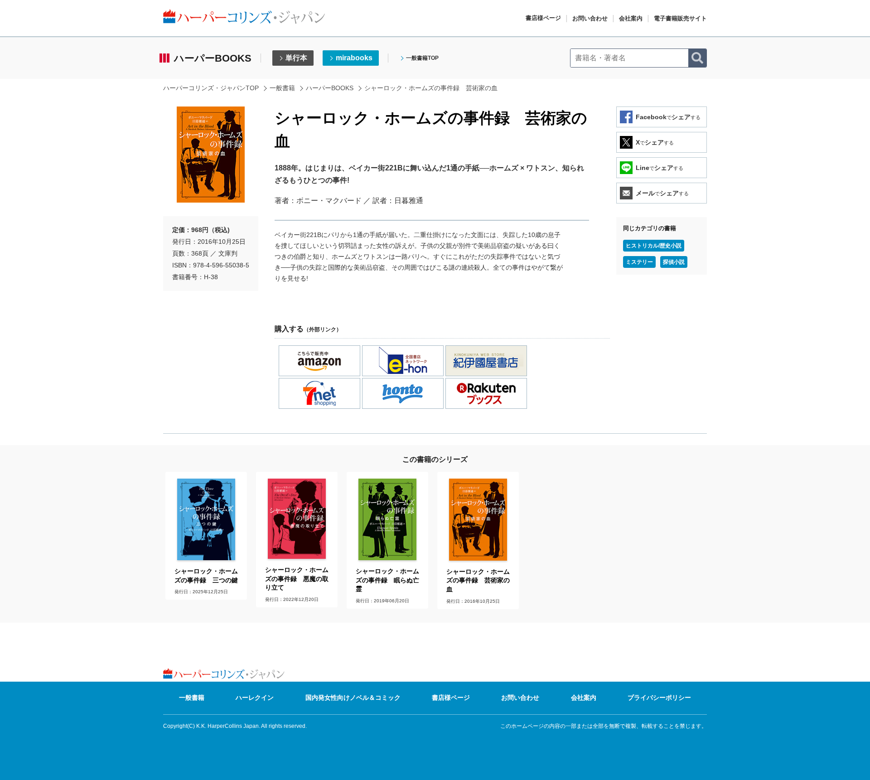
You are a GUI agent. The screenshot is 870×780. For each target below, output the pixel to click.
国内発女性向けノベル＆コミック (353, 697)
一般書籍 (282, 88)
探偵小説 (674, 262)
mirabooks (354, 58)
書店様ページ (543, 18)
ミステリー (639, 262)
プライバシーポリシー (659, 697)
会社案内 (631, 18)
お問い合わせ (590, 18)
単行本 (296, 58)
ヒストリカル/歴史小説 (654, 245)
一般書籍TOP (422, 58)
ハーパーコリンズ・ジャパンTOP (211, 88)
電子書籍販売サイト (680, 18)
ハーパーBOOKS (329, 88)
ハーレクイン (255, 697)
